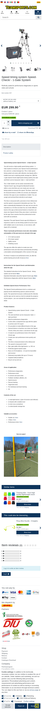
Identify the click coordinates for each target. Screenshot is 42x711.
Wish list (6, 128)
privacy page (34, 690)
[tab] (21, 147)
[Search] (38, 17)
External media (10, 698)
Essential (8, 696)
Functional (18, 701)
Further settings (29, 701)
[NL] (15, 2)
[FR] (8, 2)
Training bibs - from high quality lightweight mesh (25, 493)
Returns (4, 655)
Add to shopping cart (25, 123)
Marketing (30, 696)
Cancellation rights (8, 669)
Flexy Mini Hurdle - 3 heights (27, 521)
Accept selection (8, 706)
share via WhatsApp (26, 132)
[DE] (1, 2)
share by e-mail (10, 132)
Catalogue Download (9, 660)
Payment (5, 651)
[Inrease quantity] (8, 121)
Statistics (19, 696)
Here (27, 258)
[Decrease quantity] (8, 124)
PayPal (7, 701)
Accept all (34, 706)
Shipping (12, 139)
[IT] (11, 2)
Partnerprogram (7, 667)
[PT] (18, 2)
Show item (27, 504)
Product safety (8, 153)
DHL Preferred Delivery (28, 698)
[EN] (5, 2)
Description (7, 147)
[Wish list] (27, 12)
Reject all (21, 706)
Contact (4, 658)
